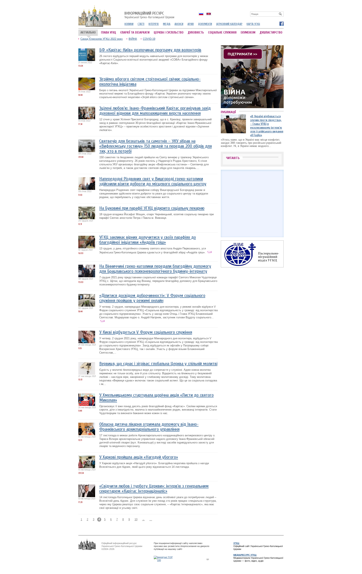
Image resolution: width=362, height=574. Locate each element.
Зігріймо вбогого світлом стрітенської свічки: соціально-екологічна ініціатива (150, 81)
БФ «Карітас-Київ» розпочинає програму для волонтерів (150, 50)
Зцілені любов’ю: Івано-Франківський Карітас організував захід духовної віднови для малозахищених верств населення (155, 111)
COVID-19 (149, 38)
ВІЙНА (133, 38)
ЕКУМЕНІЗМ (248, 32)
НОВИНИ (128, 24)
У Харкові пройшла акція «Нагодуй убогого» (138, 457)
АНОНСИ (179, 24)
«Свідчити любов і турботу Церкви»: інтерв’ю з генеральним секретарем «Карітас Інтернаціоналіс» (154, 488)
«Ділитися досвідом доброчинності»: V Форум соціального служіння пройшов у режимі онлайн (152, 298)
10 (135, 519)
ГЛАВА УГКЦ (108, 32)
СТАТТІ (141, 24)
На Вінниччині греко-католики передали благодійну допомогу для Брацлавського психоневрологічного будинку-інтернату (155, 269)
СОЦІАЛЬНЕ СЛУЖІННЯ (222, 32)
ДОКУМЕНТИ (205, 24)
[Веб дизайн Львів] (208, 559)
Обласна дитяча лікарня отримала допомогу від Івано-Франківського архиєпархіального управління (149, 427)
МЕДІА (166, 24)
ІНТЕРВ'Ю (154, 24)
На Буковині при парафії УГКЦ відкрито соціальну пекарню (151, 208)
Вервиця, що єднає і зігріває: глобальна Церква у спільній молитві (158, 363)
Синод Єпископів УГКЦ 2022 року (101, 38)
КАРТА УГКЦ (253, 24)
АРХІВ (190, 24)
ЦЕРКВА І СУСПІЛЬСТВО (169, 32)
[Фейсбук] (281, 23)
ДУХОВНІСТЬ (196, 32)
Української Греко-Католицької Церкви (149, 15)
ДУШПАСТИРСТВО (271, 32)
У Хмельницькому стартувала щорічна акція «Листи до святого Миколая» (156, 398)
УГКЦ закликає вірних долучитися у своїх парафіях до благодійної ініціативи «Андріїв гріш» (147, 240)
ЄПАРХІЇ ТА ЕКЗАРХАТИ (135, 32)
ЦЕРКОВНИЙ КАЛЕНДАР (229, 24)
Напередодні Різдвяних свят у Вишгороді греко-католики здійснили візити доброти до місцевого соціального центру (152, 181)
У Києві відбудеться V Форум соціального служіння (145, 332)
